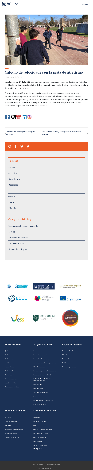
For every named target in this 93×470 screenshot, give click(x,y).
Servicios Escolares (15, 410)
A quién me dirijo (10, 383)
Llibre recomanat (16, 243)
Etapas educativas (72, 344)
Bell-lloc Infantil (67, 351)
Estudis (11, 231)
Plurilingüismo (38, 388)
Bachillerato (14, 179)
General (12, 196)
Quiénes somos (10, 351)
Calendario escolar (11, 433)
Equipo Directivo (10, 355)
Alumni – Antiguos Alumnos (42, 429)
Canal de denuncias (40, 445)
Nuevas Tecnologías (17, 249)
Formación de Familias (41, 433)
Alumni (11, 167)
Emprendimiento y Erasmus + (43, 400)
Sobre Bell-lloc (13, 344)
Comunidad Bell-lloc (44, 410)
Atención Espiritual (39, 437)
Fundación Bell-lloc (39, 421)
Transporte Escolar (11, 421)
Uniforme (8, 425)
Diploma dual (38, 384)
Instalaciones (9, 367)
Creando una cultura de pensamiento (45, 363)
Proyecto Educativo (43, 344)
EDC (34, 396)
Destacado (13, 184)
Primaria (12, 208)
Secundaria (66, 359)
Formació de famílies (18, 237)
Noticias (7, 363)
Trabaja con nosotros (12, 387)
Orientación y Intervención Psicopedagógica (42, 379)
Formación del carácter (41, 359)
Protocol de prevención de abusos (44, 371)
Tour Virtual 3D (10, 375)
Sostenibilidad (9, 371)
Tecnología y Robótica (40, 392)
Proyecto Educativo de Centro (43, 351)
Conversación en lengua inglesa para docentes (20, 133)
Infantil (11, 202)
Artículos (12, 173)
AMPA (35, 425)
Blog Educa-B (37, 441)
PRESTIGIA (50, 468)
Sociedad (36, 417)
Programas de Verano (12, 437)
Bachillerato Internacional (42, 375)
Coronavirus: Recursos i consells (23, 226)
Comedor (8, 417)
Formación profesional (69, 367)
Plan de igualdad (39, 367)
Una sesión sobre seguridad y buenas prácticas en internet (61, 133)
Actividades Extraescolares (14, 429)
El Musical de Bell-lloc (40, 404)
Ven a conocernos (11, 379)
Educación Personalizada (41, 355)
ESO (7, 68)
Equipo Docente (10, 359)
